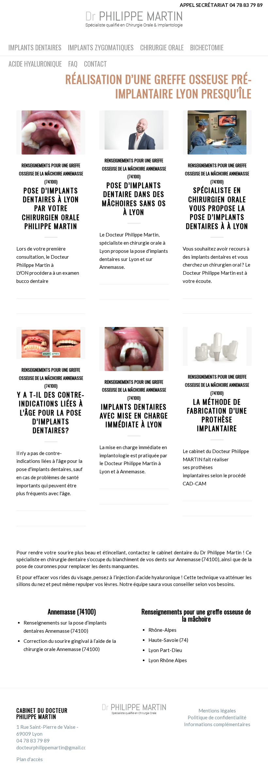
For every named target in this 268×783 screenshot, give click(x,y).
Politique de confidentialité (217, 717)
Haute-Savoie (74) (168, 640)
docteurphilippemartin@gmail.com (53, 747)
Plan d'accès (29, 759)
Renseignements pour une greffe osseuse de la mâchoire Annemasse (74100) (51, 173)
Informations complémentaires (217, 724)
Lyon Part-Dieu (165, 650)
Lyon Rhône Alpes (167, 660)
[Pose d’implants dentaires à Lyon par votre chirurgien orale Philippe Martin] (50, 132)
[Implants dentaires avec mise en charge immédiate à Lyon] (133, 349)
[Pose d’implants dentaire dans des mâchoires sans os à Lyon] (133, 130)
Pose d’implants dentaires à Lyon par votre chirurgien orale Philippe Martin (51, 208)
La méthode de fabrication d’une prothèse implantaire (217, 415)
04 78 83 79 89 (33, 740)
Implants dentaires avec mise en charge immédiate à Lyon (134, 415)
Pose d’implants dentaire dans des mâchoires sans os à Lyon (134, 198)
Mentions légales (217, 710)
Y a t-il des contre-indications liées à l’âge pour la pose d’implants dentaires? (51, 412)
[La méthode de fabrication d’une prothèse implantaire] (217, 346)
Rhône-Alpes (162, 630)
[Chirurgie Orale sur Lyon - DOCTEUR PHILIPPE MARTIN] (134, 24)
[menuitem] (35, 47)
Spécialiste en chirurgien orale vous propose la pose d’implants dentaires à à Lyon (217, 208)
